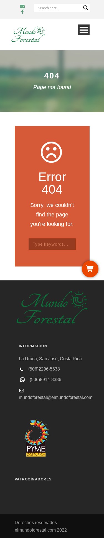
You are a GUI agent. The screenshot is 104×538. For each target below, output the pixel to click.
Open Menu (84, 29)
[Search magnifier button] (86, 8)
